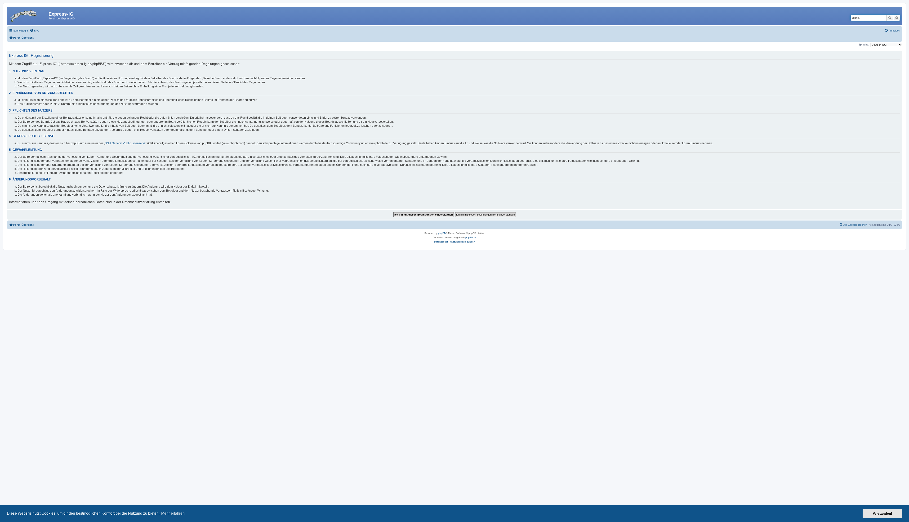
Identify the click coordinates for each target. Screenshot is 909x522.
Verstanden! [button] (882, 513)
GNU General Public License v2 (125, 143)
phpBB (442, 233)
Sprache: (864, 44)
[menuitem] (34, 30)
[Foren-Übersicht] (28, 15)
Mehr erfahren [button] (173, 513)
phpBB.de (471, 237)
